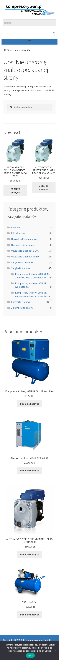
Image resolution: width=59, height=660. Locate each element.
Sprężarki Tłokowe (20, 301)
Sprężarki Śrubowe (20, 268)
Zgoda (30, 655)
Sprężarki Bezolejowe (22, 262)
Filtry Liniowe (18, 233)
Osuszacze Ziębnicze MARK (25, 256)
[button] (29, 41)
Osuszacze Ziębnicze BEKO (25, 250)
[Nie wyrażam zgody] (55, 650)
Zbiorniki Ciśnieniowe (22, 307)
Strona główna (13, 50)
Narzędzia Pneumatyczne (24, 239)
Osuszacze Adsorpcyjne (23, 244)
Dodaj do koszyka (15, 190)
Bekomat (16, 227)
